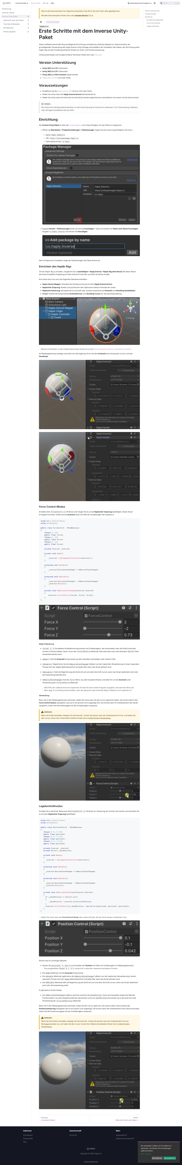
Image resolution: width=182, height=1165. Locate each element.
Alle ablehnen (157, 1158)
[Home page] (41, 22)
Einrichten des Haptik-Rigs (155, 20)
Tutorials (98, 55)
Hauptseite (120, 1135)
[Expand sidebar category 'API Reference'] (28, 28)
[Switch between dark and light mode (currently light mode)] (154, 3)
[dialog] (159, 1152)
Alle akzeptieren (169, 1158)
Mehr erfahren (146, 1154)
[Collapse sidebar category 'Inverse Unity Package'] (28, 16)
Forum (72, 1135)
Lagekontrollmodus (153, 26)
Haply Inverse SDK (49, 78)
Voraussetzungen (150, 14)
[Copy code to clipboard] (137, 520)
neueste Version (81, 15)
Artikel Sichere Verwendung (99, 718)
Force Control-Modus (153, 23)
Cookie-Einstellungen (91, 1161)
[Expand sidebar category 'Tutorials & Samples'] (28, 24)
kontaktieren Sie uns (61, 110)
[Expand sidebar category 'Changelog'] (28, 31)
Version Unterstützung (152, 11)
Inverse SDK (35, 3)
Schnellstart (28, 1135)
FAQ (52, 3)
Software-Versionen (124, 1138)
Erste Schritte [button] (21, 3)
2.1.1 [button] (44, 3)
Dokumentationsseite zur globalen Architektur (112, 349)
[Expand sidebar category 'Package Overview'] (28, 20)
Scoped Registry (75, 125)
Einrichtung (148, 17)
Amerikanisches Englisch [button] (140, 3)
